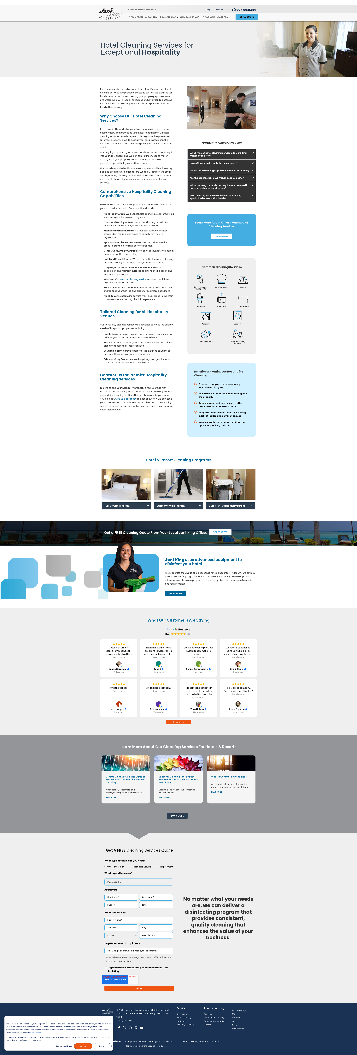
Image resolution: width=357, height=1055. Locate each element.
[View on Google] (119, 664)
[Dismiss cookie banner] (111, 1019)
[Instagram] (130, 1027)
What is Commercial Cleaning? (229, 776)
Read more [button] (119, 657)
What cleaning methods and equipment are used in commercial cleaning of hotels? (219, 187)
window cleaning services (134, 279)
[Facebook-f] (118, 1027)
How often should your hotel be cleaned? (213, 163)
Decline (102, 1046)
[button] (228, 9)
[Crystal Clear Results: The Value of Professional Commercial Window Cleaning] (126, 763)
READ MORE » (112, 797)
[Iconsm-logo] (124, 1027)
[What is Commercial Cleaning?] (231, 763)
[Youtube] (141, 1027)
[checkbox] (138, 867)
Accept (83, 1046)
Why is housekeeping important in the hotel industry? (220, 170)
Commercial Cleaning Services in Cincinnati (197, 1041)
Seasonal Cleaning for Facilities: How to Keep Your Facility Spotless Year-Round (178, 779)
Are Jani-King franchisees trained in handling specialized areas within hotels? (215, 197)
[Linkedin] (136, 1027)
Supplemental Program (171, 505)
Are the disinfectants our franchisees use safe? (217, 178)
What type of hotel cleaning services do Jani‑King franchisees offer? (218, 154)
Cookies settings (64, 1046)
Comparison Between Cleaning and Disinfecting (149, 1041)
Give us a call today (126, 398)
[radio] (114, 867)
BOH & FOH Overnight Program (227, 505)
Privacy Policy (35, 1032)
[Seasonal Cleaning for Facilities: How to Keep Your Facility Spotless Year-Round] (178, 763)
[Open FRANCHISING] (177, 17)
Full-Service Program (117, 505)
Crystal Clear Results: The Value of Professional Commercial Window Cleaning (125, 779)
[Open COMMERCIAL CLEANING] (158, 17)
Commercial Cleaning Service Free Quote (146, 1046)
